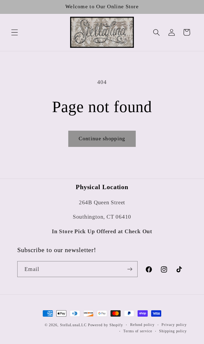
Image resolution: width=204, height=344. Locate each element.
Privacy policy (174, 324)
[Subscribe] (129, 269)
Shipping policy (173, 331)
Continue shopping (102, 138)
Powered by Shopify (105, 325)
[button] (14, 32)
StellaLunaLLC (73, 325)
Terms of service (137, 331)
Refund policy (142, 324)
